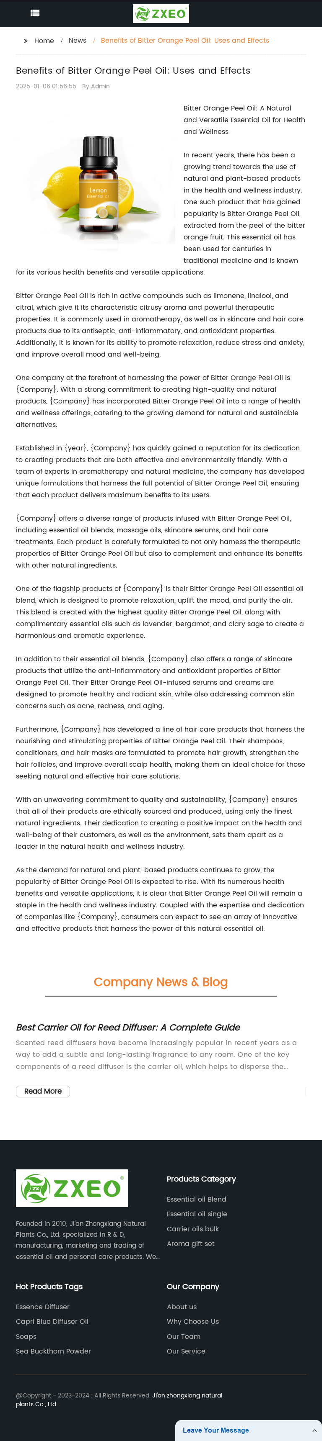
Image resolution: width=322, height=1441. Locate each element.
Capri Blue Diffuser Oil (52, 1322)
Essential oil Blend (196, 1199)
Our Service (186, 1351)
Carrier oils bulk (193, 1229)
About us (182, 1307)
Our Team (183, 1336)
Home (44, 41)
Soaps (26, 1337)
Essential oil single (197, 1214)
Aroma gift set (191, 1244)
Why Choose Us (193, 1321)
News (77, 40)
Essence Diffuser (43, 1307)
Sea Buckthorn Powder (53, 1351)
